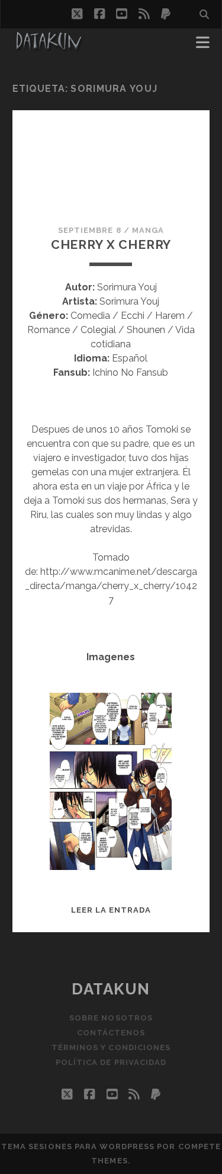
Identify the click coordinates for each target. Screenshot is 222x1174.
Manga (148, 230)
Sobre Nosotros (111, 1017)
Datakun (111, 989)
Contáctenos (111, 1032)
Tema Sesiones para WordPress (78, 1146)
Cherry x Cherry (111, 244)
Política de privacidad (111, 1062)
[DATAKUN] (48, 46)
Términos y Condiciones (111, 1047)
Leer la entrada (111, 910)
